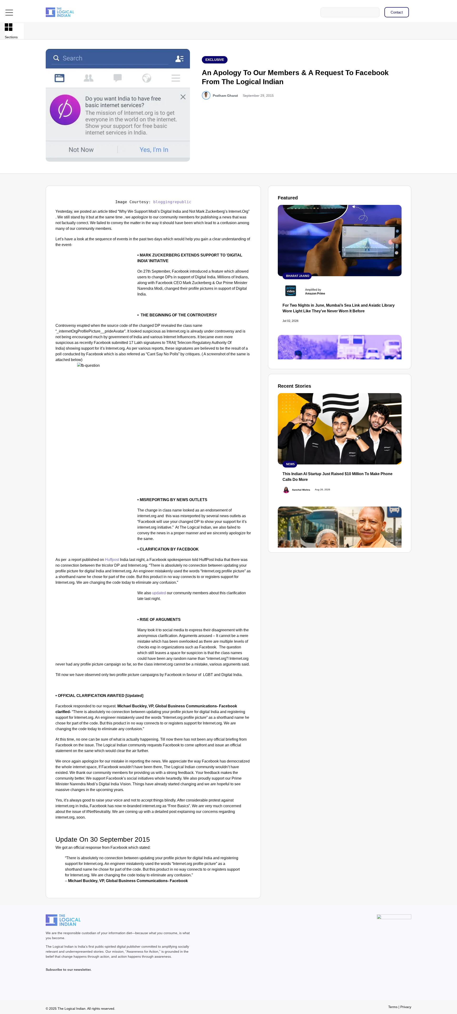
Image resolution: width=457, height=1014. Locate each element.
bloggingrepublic (172, 202)
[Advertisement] (95, 287)
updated (159, 593)
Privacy (405, 1007)
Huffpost (112, 560)
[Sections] (8, 27)
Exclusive (214, 60)
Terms (392, 1007)
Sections (11, 37)
